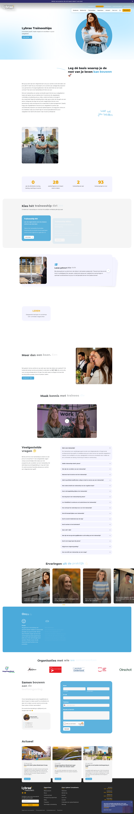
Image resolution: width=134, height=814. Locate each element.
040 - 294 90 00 (108, 792)
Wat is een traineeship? (68, 448)
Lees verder (26, 37)
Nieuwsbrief (127, 10)
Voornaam (65, 691)
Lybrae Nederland (91, 6)
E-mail (65, 694)
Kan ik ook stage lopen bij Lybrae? (71, 541)
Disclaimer (59, 810)
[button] (120, 10)
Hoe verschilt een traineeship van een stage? (74, 552)
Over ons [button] (114, 10)
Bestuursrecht (47, 790)
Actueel (63, 795)
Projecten (46, 802)
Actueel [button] (108, 10)
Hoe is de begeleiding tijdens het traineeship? (74, 491)
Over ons (64, 797)
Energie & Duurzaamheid (50, 797)
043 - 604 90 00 (108, 796)
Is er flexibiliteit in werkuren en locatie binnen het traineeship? (79, 502)
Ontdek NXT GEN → (28, 378)
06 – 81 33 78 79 (29, 726)
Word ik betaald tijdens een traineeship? (73, 513)
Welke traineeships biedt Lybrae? (71, 463)
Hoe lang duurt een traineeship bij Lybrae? (73, 496)
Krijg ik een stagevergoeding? (70, 546)
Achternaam (90, 691)
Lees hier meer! (107, 809)
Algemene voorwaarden (28, 810)
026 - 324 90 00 (108, 788)
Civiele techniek (48, 795)
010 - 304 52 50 (108, 799)
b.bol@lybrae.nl (28, 723)
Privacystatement (40, 810)
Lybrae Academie (108, 6)
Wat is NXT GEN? (66, 530)
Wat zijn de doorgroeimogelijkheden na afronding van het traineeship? (81, 535)
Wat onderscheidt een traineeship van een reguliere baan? (78, 485)
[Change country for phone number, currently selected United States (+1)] (64, 705)
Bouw (45, 793)
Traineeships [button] (91, 10)
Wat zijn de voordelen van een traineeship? (74, 469)
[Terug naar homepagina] (9, 8)
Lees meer (28, 236)
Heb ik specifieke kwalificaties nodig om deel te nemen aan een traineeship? (83, 480)
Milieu (45, 800)
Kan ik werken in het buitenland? (71, 524)
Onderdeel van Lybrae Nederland (70, 802)
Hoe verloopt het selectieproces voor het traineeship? (77, 507)
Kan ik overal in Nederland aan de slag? (72, 518)
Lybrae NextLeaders (127, 6)
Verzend (66, 728)
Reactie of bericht (68, 709)
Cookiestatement (51, 810)
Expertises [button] (100, 10)
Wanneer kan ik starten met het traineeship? (74, 474)
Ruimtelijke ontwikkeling (50, 804)
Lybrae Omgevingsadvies (117, 6)
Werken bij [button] (83, 10)
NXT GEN (54, 370)
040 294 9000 (28, 724)
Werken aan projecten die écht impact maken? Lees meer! (67, 1)
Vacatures (75, 10)
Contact (64, 800)
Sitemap (64, 804)
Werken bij (64, 793)
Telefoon (66, 701)
